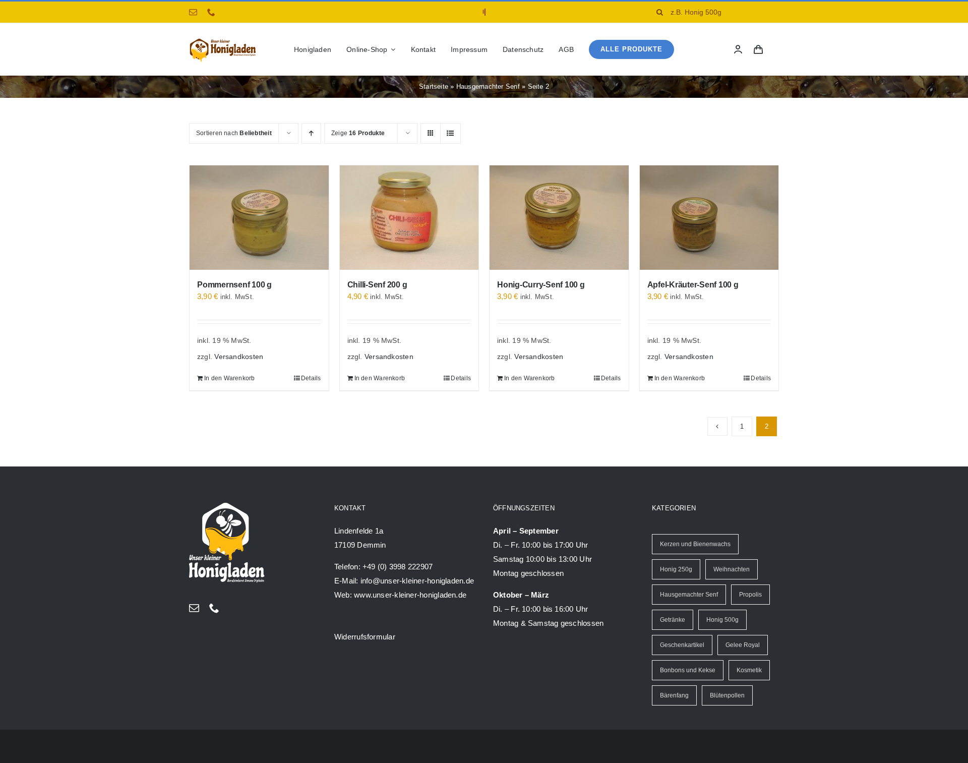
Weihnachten (731, 569)
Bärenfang (674, 695)
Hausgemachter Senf (488, 86)
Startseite (433, 86)
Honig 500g (722, 619)
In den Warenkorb (229, 378)
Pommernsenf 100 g (234, 284)
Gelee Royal (742, 645)
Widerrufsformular (364, 636)
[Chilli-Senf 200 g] (409, 217)
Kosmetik (749, 670)
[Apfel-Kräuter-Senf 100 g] (709, 217)
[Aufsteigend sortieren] (311, 133)
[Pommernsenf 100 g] (259, 217)
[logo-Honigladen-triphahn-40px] (223, 40)
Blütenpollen (727, 695)
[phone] (211, 12)
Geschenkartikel (682, 645)
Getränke (672, 619)
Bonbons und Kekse (687, 670)
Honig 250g (676, 569)
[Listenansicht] (450, 133)
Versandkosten (238, 357)
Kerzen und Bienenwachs (695, 544)
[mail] (193, 12)
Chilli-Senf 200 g (377, 284)
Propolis (750, 594)
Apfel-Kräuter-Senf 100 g (693, 284)
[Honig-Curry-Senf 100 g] (559, 217)
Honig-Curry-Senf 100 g (541, 284)
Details (311, 378)
